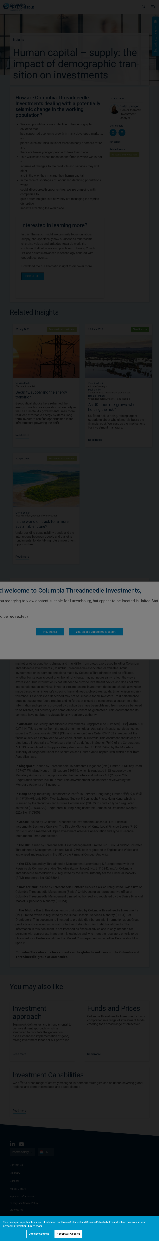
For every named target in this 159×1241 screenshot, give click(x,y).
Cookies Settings (39, 1233)
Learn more (35, 1226)
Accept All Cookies (68, 1233)
